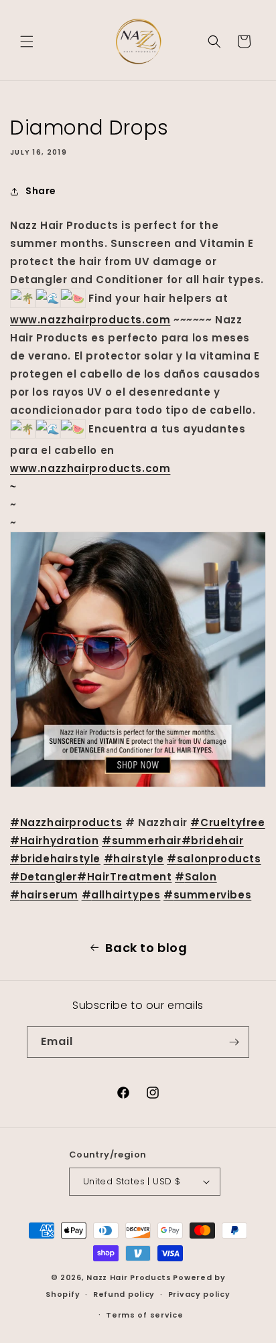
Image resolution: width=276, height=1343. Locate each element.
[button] (27, 41)
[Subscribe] (234, 1042)
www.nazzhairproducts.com (90, 320)
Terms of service (144, 1315)
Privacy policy (199, 1294)
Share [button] (40, 191)
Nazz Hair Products (128, 1277)
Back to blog (146, 947)
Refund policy (124, 1294)
